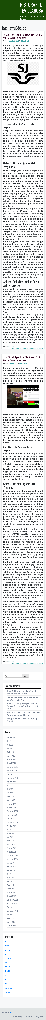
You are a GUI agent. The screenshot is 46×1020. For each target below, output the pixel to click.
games (25, 348)
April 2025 (10, 796)
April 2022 (10, 918)
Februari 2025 (11, 804)
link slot (7, 950)
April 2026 (10, 752)
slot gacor (8, 958)
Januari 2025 (11, 807)
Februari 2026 (11, 759)
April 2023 (10, 885)
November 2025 (12, 770)
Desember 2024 (12, 811)
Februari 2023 (11, 892)
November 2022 (12, 903)
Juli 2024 (10, 829)
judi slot (7, 941)
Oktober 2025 (11, 774)
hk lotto (7, 945)
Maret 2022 (11, 922)
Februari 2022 (11, 925)
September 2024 (12, 822)
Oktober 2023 (11, 863)
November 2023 (12, 859)
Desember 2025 (12, 767)
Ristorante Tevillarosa (31, 7)
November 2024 (12, 815)
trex (11, 1012)
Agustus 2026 (11, 737)
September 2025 (12, 778)
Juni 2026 (10, 745)
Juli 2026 (10, 741)
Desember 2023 (12, 855)
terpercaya (40, 348)
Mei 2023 (10, 881)
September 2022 (12, 911)
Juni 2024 (10, 833)
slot (6, 975)
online (34, 348)
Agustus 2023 (11, 870)
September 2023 (12, 866)
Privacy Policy (38, 1016)
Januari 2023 (11, 896)
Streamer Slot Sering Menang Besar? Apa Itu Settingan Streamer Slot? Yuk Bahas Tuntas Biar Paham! (23, 706)
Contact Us (28, 1016)
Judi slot (8, 992)
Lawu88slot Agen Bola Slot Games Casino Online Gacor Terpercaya (22, 35)
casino (17, 348)
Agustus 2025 (11, 781)
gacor (21, 348)
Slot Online (11, 346)
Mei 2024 (10, 837)
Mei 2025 (10, 792)
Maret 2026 (11, 756)
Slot (6, 962)
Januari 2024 (11, 852)
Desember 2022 (12, 900)
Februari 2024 (11, 848)
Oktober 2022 (11, 907)
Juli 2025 (10, 785)
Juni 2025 (10, 789)
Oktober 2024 (11, 818)
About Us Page (17, 1016)
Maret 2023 (11, 888)
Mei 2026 (10, 748)
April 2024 (10, 840)
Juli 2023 (10, 874)
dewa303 (8, 983)
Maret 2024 (11, 844)
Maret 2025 (11, 800)
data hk (7, 971)
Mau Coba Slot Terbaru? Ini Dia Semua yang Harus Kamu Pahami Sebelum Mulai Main (23, 713)
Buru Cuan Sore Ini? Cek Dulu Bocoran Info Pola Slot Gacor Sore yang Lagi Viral (24, 698)
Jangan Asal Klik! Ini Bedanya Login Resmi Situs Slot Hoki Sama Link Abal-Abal (22, 692)
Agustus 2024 (11, 826)
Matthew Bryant (25, 41)
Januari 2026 (11, 763)
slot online (8, 988)
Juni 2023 (10, 877)
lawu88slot (30, 348)
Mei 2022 (10, 914)
